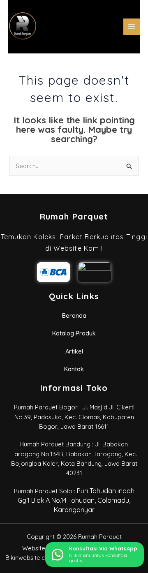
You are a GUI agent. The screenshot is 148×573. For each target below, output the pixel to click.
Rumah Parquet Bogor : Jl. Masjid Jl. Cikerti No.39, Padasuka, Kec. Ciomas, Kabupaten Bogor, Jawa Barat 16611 (74, 416)
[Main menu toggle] (131, 26)
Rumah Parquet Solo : (74, 500)
